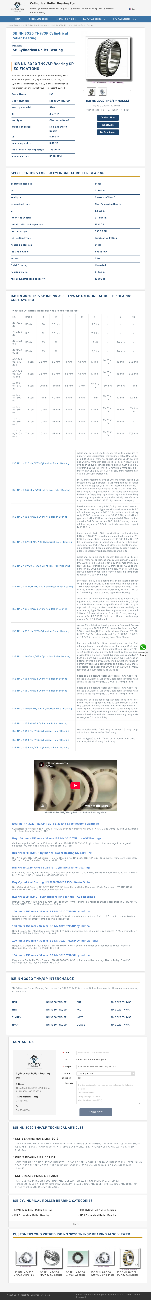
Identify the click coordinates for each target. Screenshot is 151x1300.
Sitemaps (45, 1295)
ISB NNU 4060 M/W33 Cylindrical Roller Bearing (39, 690)
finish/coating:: (20, 265)
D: (13, 136)
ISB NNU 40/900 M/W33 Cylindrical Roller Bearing (41, 566)
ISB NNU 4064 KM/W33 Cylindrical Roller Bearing (40, 740)
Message (68, 1083)
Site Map (35, 1295)
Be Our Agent (108, 132)
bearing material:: (22, 107)
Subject (67, 1066)
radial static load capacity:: (28, 149)
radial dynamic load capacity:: (28, 279)
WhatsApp (108, 125)
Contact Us (23, 1295)
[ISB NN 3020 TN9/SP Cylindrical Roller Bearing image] (107, 57)
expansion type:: (21, 126)
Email (66, 1053)
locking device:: (20, 251)
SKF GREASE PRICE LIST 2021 (36, 1176)
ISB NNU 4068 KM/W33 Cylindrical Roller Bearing (40, 731)
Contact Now (108, 117)
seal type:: (18, 120)
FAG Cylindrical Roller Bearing (126, 19)
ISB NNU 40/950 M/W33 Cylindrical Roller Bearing (41, 656)
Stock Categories (39, 19)
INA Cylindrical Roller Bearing (77, 28)
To (65, 1059)
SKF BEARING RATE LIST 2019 (36, 1139)
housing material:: (21, 245)
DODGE (81, 1024)
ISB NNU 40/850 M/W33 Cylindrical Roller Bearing (41, 490)
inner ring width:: (21, 143)
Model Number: (20, 101)
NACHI (16, 1024)
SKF (79, 1002)
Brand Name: (19, 94)
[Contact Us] (143, 650)
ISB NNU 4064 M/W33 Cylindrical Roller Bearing (39, 678)
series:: (15, 258)
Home (18, 19)
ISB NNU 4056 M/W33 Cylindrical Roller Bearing (39, 723)
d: (13, 113)
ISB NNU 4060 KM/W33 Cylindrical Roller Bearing (40, 463)
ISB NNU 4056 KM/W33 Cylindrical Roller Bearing (40, 631)
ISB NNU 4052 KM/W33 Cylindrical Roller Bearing (40, 747)
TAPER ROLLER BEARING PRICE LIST (107, 110)
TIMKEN (16, 1017)
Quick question (66, 1075)
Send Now (95, 1112)
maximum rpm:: (21, 156)
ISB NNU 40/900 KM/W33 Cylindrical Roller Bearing (42, 542)
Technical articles (66, 19)
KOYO (80, 1017)
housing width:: (19, 272)
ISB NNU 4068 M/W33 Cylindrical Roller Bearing (39, 517)
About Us (11, 1295)
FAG (79, 1009)
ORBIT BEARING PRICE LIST (35, 1157)
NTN (14, 1009)
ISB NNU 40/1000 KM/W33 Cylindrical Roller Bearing (42, 586)
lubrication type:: (21, 238)
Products (18, 25)
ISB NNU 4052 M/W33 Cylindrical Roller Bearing (39, 609)
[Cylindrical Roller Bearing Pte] (18, 6)
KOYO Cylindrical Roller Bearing (96, 19)
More (76, 1224)
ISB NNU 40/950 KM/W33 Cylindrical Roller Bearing (42, 708)
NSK (14, 1002)
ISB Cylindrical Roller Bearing (37, 25)
